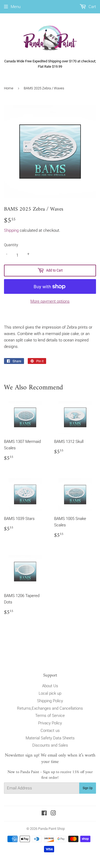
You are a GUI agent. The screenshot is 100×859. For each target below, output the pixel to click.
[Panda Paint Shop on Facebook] (44, 813)
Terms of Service (50, 715)
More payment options (50, 301)
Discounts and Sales (50, 745)
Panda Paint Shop (51, 829)
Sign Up (88, 788)
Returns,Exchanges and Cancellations (50, 708)
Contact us (50, 730)
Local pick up (50, 693)
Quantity (11, 245)
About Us (50, 685)
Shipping (11, 230)
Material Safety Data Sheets (50, 738)
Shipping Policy (50, 700)
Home (8, 88)
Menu (16, 6)
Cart (91, 6)
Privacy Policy (50, 723)
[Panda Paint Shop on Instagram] (53, 813)
